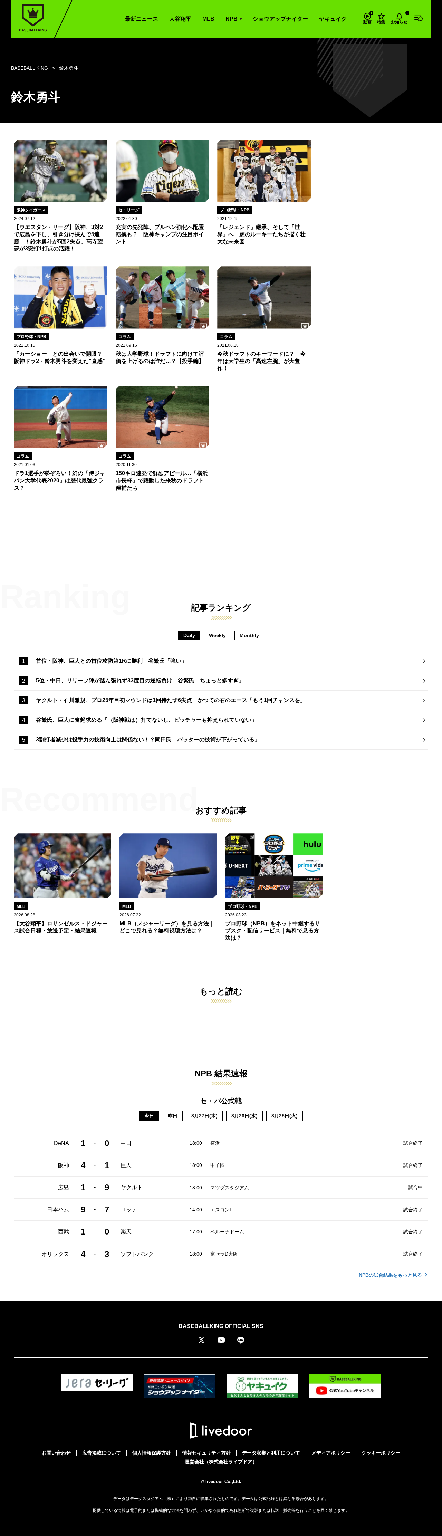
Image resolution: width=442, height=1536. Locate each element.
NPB (231, 19)
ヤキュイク (333, 19)
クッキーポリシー (381, 1453)
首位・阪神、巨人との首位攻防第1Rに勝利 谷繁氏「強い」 (111, 661)
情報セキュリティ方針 (206, 1453)
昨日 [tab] (172, 1116)
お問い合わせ (56, 1453)
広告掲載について (101, 1453)
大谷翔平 (180, 19)
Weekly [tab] (217, 635)
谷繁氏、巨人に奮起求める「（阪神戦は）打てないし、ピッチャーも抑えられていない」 (146, 720)
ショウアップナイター (280, 19)
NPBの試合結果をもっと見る (390, 1275)
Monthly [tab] (249, 635)
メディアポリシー (330, 1453)
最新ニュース (141, 19)
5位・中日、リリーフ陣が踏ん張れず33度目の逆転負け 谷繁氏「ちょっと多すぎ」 (140, 680)
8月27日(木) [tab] (204, 1116)
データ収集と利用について (271, 1453)
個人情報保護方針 (151, 1453)
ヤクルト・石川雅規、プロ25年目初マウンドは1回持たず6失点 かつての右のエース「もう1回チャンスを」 (171, 700)
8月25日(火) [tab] (284, 1116)
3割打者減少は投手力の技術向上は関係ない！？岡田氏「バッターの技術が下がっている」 (148, 739)
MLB (208, 19)
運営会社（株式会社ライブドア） (221, 1462)
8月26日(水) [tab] (244, 1116)
